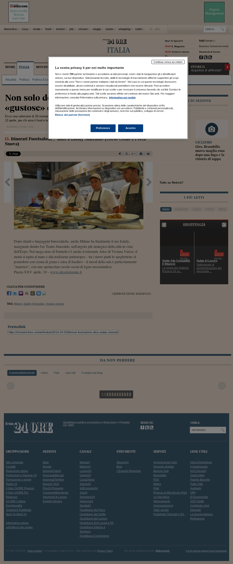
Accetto (131, 128)
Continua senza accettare (168, 62)
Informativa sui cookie (122, 97)
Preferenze (103, 128)
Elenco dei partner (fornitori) (72, 114)
